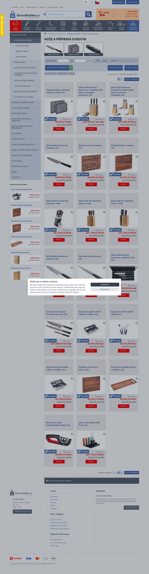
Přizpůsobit (104, 289)
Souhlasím (105, 284)
